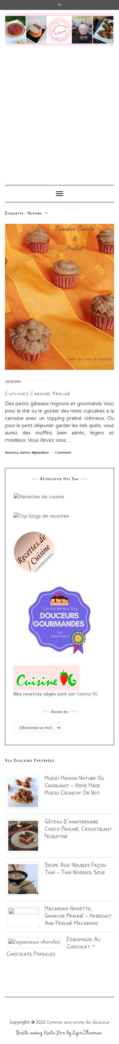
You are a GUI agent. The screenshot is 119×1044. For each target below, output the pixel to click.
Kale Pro (54, 1033)
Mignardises (40, 452)
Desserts (11, 452)
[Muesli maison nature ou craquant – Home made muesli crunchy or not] (26, 792)
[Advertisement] (59, 112)
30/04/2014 (12, 381)
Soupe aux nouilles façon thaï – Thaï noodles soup (75, 868)
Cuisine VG (87, 694)
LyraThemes (87, 1033)
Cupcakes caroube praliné (37, 393)
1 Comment (63, 452)
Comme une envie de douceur (78, 1022)
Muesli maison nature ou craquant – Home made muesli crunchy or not (74, 785)
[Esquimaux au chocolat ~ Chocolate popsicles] (37, 942)
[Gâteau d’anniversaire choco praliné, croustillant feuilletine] (26, 835)
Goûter (25, 452)
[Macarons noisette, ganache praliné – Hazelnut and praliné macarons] (26, 916)
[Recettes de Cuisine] (39, 496)
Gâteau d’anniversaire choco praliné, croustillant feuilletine (78, 828)
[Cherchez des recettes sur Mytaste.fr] (41, 516)
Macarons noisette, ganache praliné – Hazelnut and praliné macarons (78, 915)
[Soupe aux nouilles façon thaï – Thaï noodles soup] (26, 879)
